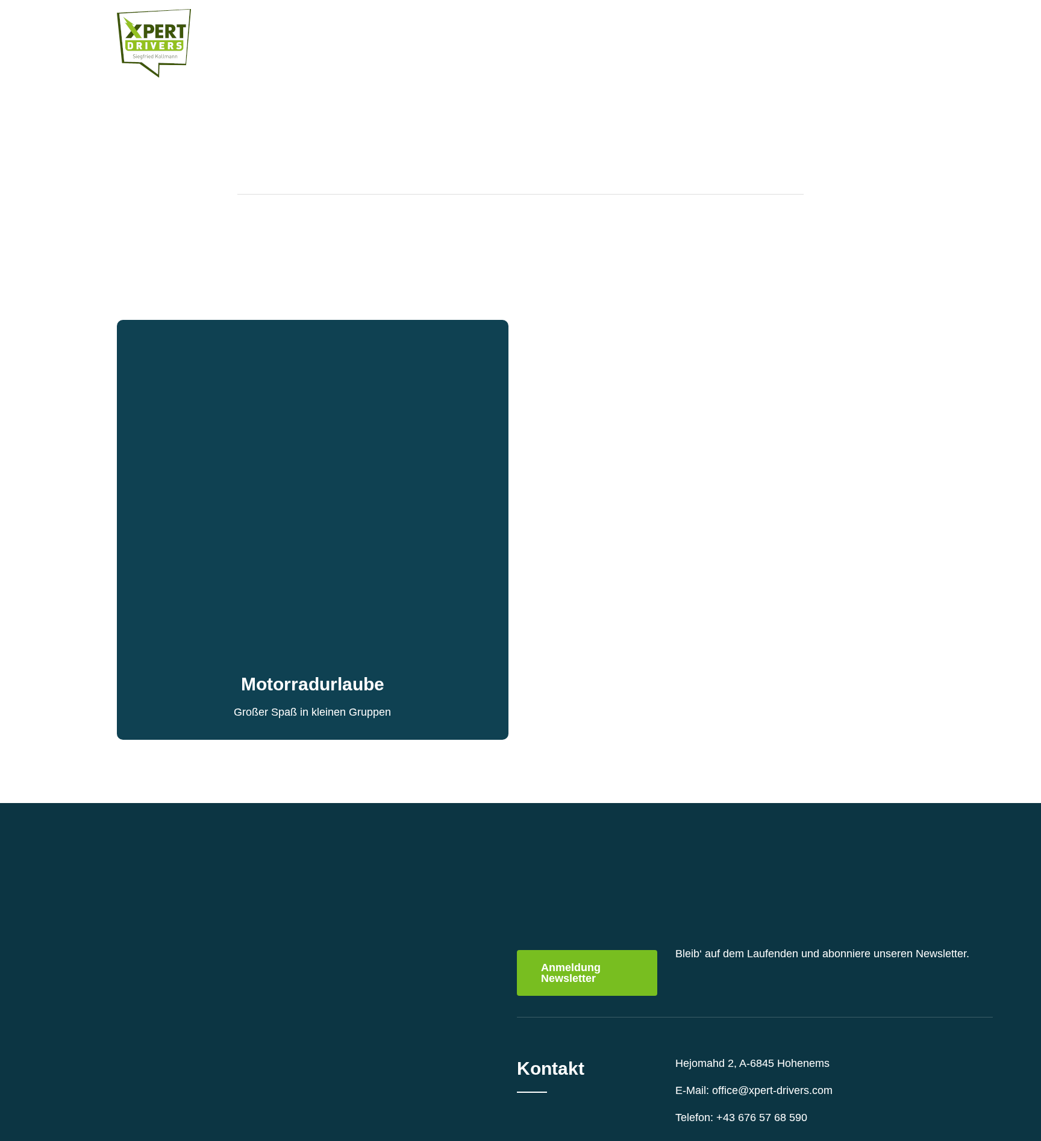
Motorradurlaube (312, 684)
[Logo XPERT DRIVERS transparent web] (154, 14)
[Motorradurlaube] (312, 328)
